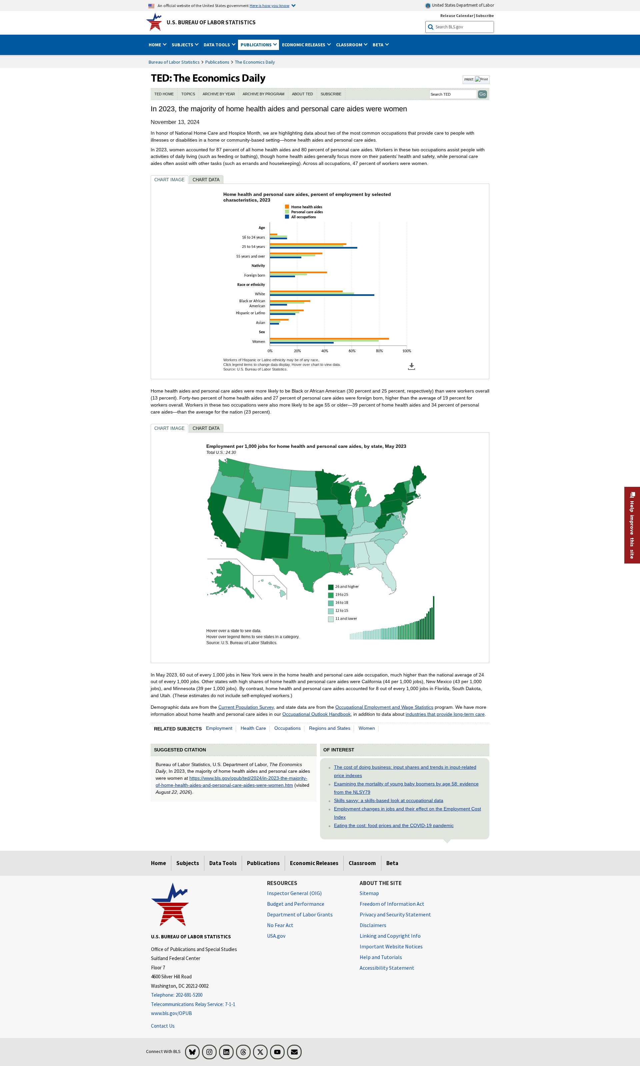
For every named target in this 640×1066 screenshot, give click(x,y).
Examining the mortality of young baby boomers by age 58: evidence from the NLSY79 (406, 788)
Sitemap (369, 893)
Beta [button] (378, 45)
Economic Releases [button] (304, 45)
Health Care (253, 728)
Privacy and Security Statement (395, 914)
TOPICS (188, 94)
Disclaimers (373, 925)
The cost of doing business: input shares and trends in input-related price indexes (405, 771)
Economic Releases (314, 863)
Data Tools (223, 863)
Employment (219, 728)
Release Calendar (456, 15)
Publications (217, 62)
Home (158, 863)
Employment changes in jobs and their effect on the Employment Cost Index (407, 813)
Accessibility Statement (387, 967)
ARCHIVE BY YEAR (219, 94)
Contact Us (163, 1026)
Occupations (287, 728)
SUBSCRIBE (331, 94)
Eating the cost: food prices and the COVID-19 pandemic (394, 825)
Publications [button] (257, 45)
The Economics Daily (255, 62)
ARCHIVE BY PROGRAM (263, 94)
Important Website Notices (391, 946)
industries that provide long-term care (445, 714)
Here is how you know (269, 5)
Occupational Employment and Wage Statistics (384, 707)
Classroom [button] (349, 45)
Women (367, 728)
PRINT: (469, 79)
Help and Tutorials (381, 957)
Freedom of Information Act (392, 903)
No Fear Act (280, 925)
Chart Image (169, 179)
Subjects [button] (183, 45)
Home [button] (155, 45)
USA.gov (276, 935)
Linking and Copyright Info (390, 935)
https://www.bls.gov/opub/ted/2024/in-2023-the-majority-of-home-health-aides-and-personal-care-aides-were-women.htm (231, 781)
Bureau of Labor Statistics (174, 62)
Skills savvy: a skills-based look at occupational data (388, 800)
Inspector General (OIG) (294, 893)
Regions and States (329, 728)
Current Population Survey (246, 707)
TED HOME (164, 94)
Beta (392, 863)
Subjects (187, 863)
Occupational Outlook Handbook (316, 714)
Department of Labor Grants (300, 914)
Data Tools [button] (217, 45)
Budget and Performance (295, 903)
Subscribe (485, 15)
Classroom (362, 863)
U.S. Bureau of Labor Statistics (211, 22)
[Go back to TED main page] (306, 80)
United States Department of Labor (462, 5)
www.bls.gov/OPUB (171, 1013)
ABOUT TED (302, 94)
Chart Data (206, 179)
